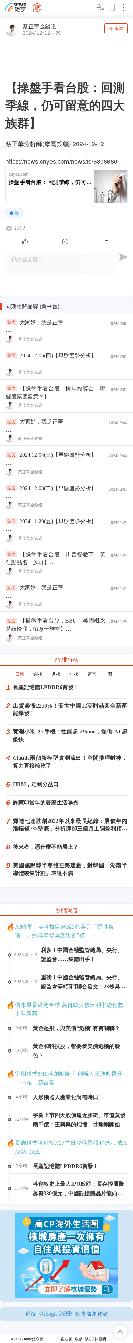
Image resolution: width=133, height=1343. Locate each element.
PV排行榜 (66, 660)
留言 (92, 674)
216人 (20, 228)
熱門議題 (66, 910)
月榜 (55, 674)
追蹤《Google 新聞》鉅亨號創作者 (66, 1314)
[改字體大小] (100, 7)
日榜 (19, 674)
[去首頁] (37, 7)
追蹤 (119, 28)
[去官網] (15, 7)
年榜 (74, 674)
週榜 (37, 674)
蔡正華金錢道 (39, 26)
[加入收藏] (112, 7)
